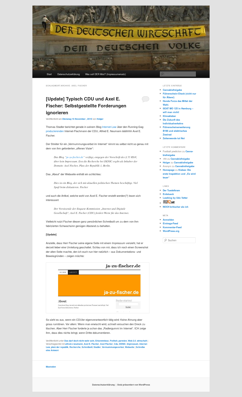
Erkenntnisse (102, 340)
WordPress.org (171, 231)
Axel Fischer (106, 343)
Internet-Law (109, 127)
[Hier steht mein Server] (169, 203)
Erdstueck (168, 194)
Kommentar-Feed (172, 227)
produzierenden (55, 131)
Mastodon (51, 366)
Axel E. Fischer (91, 343)
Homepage (169, 169)
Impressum (132, 343)
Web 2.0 (132, 340)
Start (49, 74)
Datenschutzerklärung (68, 74)
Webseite (129, 347)
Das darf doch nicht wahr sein (79, 340)
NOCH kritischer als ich (175, 206)
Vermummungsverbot (113, 347)
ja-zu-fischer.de (74, 157)
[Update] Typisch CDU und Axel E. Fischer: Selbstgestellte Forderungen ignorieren (86, 105)
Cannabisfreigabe (172, 89)
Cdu (116, 343)
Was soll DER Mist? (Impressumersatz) (105, 74)
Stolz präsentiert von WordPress (133, 384)
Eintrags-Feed (170, 223)
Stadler (97, 347)
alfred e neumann (74, 343)
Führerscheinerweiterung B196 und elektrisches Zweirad (176, 130)
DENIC (122, 343)
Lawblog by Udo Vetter (175, 197)
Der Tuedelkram (171, 190)
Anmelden (168, 219)
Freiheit (113, 340)
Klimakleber (169, 116)
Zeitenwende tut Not (174, 138)
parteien (123, 340)
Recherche (75, 347)
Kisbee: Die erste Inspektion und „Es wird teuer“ (179, 173)
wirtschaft (142, 340)
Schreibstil (87, 347)
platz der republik (59, 347)
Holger (100, 118)
